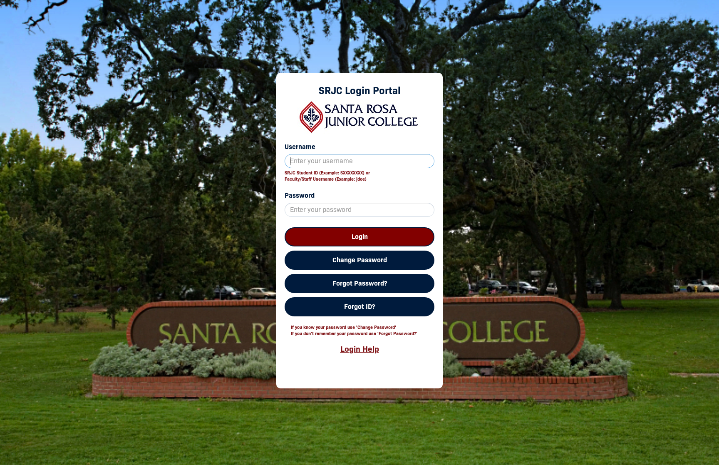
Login (360, 237)
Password (300, 195)
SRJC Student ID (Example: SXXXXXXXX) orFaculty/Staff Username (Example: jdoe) (327, 176)
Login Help (359, 349)
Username (300, 147)
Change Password (359, 260)
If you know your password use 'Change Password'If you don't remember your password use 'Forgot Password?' (354, 330)
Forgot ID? (359, 307)
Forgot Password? (359, 283)
